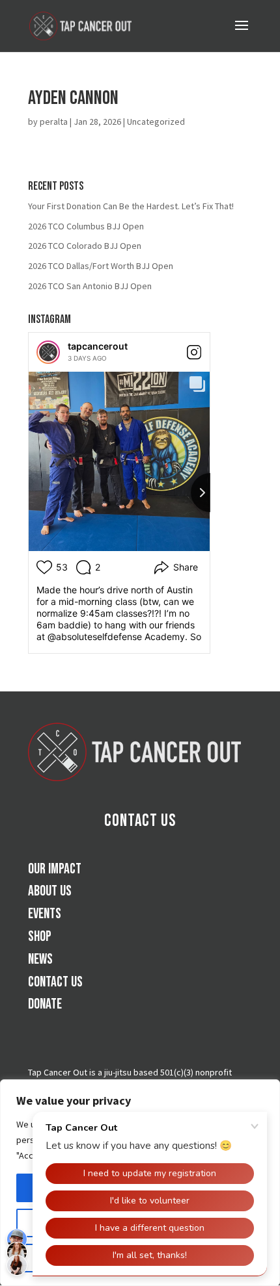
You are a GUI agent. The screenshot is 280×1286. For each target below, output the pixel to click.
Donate (45, 1004)
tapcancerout (98, 346)
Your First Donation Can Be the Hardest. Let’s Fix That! (131, 206)
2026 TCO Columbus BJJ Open (86, 226)
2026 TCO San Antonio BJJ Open (90, 286)
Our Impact (54, 869)
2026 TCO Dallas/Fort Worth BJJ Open (100, 266)
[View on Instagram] (194, 352)
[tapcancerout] (48, 352)
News (40, 959)
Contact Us (140, 821)
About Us (50, 891)
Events (44, 914)
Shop (39, 936)
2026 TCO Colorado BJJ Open (84, 245)
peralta (54, 121)
